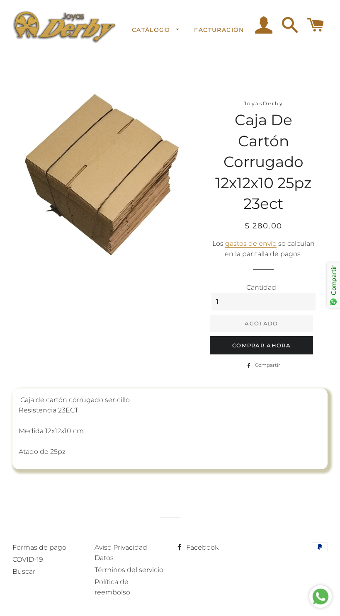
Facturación (219, 30)
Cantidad (261, 287)
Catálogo (152, 30)
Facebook (202, 547)
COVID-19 (27, 559)
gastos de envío (251, 243)
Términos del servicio (129, 570)
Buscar (23, 571)
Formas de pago (39, 547)
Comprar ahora (261, 345)
